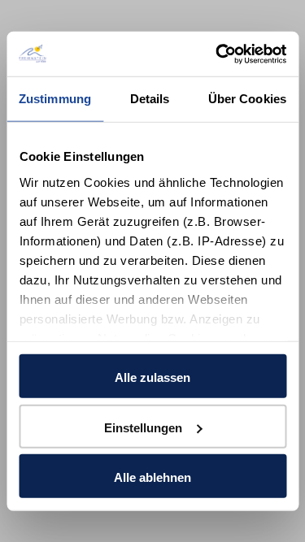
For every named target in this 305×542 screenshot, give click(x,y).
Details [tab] (150, 99)
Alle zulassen (152, 377)
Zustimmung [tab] (55, 99)
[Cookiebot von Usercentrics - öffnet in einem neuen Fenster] (217, 53)
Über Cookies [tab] (247, 99)
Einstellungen (143, 427)
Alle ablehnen (152, 477)
